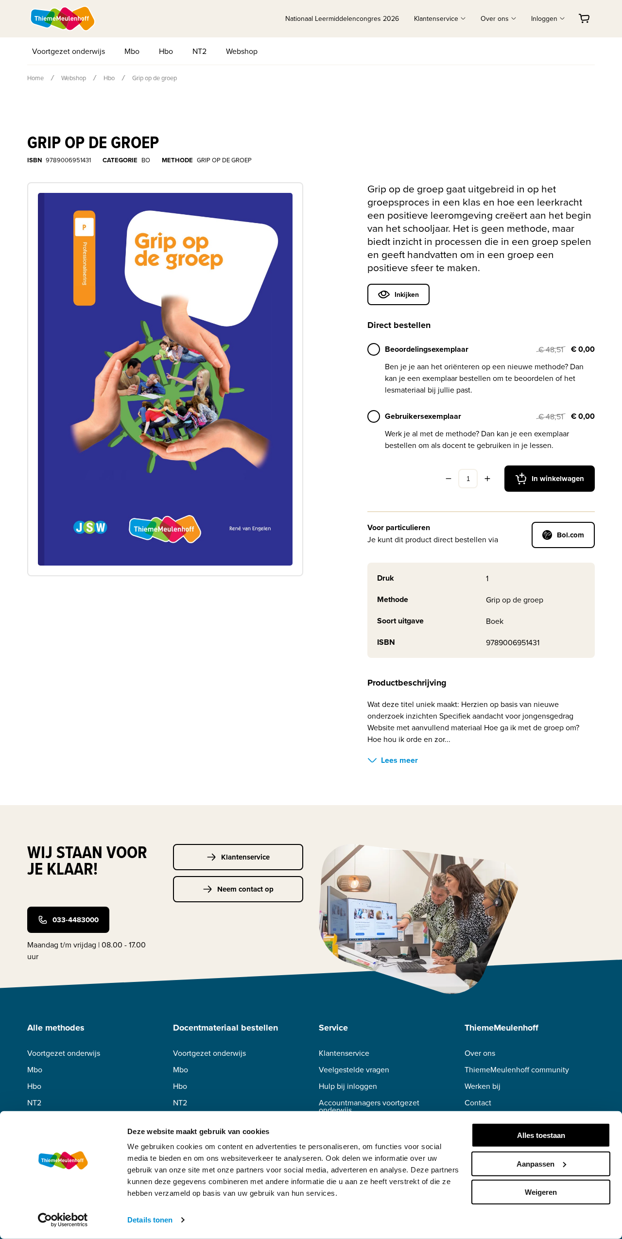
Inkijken (407, 294)
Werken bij (483, 1086)
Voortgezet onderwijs (68, 51)
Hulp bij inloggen (348, 1086)
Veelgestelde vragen (354, 1069)
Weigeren (541, 1192)
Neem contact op (245, 889)
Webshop (242, 51)
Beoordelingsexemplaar (426, 349)
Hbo (166, 51)
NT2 (199, 51)
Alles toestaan (541, 1135)
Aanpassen (535, 1163)
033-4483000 (75, 919)
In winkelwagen (558, 478)
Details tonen (150, 1220)
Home (35, 77)
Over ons (480, 1053)
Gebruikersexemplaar (423, 416)
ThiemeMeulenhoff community (517, 1069)
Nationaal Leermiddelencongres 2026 (342, 18)
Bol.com (570, 535)
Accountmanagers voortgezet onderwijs (369, 1106)
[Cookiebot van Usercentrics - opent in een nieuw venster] (62, 1220)
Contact (478, 1102)
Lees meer (399, 760)
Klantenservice (245, 857)
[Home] (63, 18)
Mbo (131, 51)
